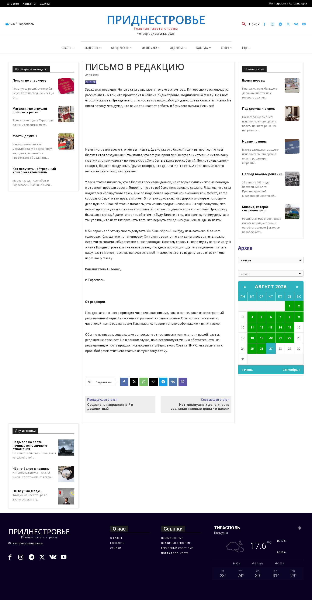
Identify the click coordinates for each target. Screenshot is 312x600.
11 (252, 327)
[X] (288, 24)
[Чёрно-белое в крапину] (66, 474)
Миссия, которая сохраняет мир (255, 208)
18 (252, 338)
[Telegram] (280, 24)
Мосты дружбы (25, 136)
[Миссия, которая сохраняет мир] (292, 211)
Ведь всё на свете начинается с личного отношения (30, 445)
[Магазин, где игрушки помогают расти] (66, 114)
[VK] (173, 382)
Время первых (253, 80)
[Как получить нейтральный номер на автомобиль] (66, 174)
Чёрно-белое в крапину (31, 469)
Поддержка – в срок (258, 109)
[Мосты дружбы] (66, 141)
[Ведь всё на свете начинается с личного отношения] (66, 447)
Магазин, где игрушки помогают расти (30, 110)
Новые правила (254, 141)
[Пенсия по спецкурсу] (66, 86)
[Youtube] (304, 24)
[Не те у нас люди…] (66, 496)
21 (280, 338)
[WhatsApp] (143, 382)
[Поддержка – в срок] (292, 113)
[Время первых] (292, 85)
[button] (249, 24)
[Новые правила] (292, 146)
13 (271, 327)
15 (289, 327)
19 (261, 338)
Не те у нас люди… (27, 491)
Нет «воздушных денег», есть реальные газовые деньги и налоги (199, 407)
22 (289, 338)
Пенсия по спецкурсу (29, 80)
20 (271, 338)
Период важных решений (262, 174)
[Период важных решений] (292, 179)
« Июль (247, 370)
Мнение (91, 82)
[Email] (153, 382)
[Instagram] (272, 24)
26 (261, 348)
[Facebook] (264, 24)
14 (280, 327)
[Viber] (182, 382)
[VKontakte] (296, 24)
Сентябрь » (291, 370)
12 (261, 327)
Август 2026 (271, 286)
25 (252, 348)
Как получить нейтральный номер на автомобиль (34, 170)
